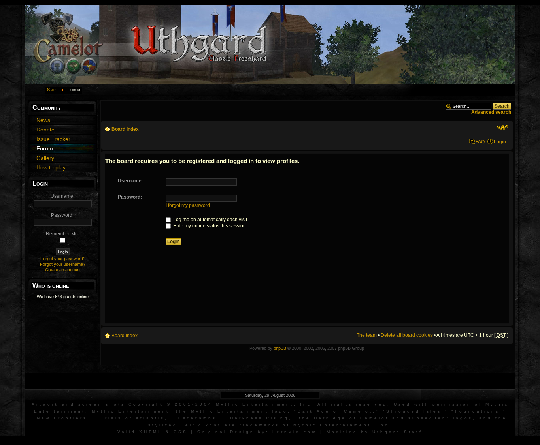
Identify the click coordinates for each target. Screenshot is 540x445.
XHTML (150, 432)
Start (52, 89)
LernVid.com (294, 432)
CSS (181, 432)
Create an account (63, 269)
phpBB (280, 348)
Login (500, 142)
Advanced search (491, 112)
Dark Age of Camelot (335, 411)
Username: (130, 181)
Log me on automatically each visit (209, 219)
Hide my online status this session (209, 226)
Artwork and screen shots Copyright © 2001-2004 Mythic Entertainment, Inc (172, 404)
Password (61, 215)
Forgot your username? (62, 264)
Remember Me (62, 234)
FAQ (480, 142)
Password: (130, 197)
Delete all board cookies (407, 335)
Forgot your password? (62, 258)
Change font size (502, 127)
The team (367, 335)
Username (62, 196)
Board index (125, 129)
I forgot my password (188, 205)
